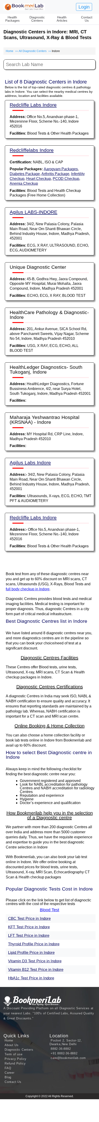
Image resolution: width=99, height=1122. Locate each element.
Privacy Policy (15, 1059)
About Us (11, 1045)
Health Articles (62, 18)
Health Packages (12, 18)
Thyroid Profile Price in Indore (33, 944)
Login (84, 6)
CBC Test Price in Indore (29, 918)
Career (10, 1072)
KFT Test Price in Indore (29, 927)
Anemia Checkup (24, 183)
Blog (8, 1077)
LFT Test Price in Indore (28, 935)
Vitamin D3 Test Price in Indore (34, 961)
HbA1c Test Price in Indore (31, 978)
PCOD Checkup (66, 179)
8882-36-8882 (61, 1048)
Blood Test (49, 910)
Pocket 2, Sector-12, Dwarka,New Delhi (66, 1042)
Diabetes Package (25, 174)
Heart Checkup (38, 179)
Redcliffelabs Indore (32, 150)
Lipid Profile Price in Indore (31, 952)
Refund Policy (15, 1063)
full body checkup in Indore (28, 589)
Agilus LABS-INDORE (33, 212)
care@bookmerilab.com (68, 1058)
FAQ (8, 1068)
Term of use (14, 1054)
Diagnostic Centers (37, 18)
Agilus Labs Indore (30, 462)
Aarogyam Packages (61, 169)
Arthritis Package (55, 174)
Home (9, 51)
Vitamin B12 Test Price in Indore (35, 969)
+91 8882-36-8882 (64, 1053)
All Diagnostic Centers (33, 51)
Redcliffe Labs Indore (33, 104)
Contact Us (86, 18)
